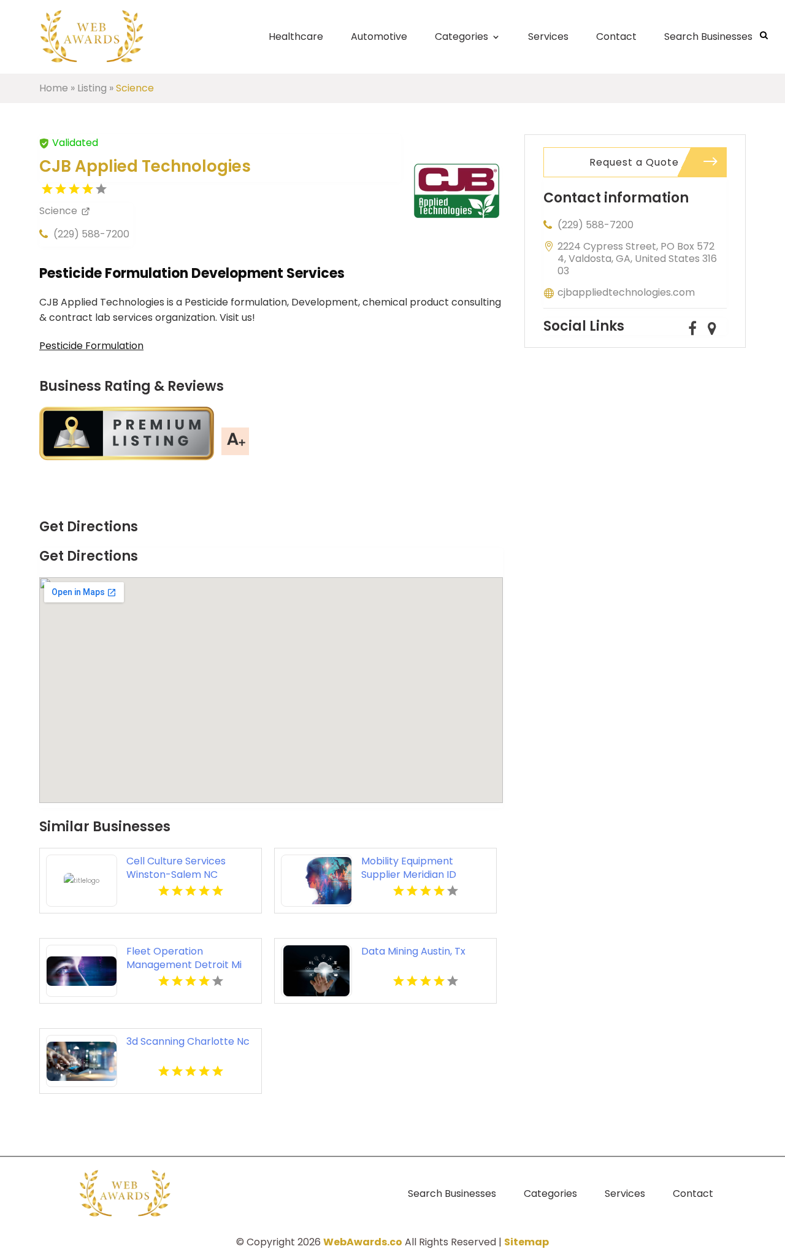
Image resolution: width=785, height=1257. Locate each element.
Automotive (379, 36)
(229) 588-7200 (91, 234)
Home (53, 88)
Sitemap (526, 1242)
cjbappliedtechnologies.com (626, 292)
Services (548, 36)
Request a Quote (634, 162)
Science (135, 88)
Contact (616, 36)
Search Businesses (708, 36)
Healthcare (296, 36)
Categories (461, 36)
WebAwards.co (362, 1242)
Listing (92, 88)
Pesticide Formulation (91, 346)
